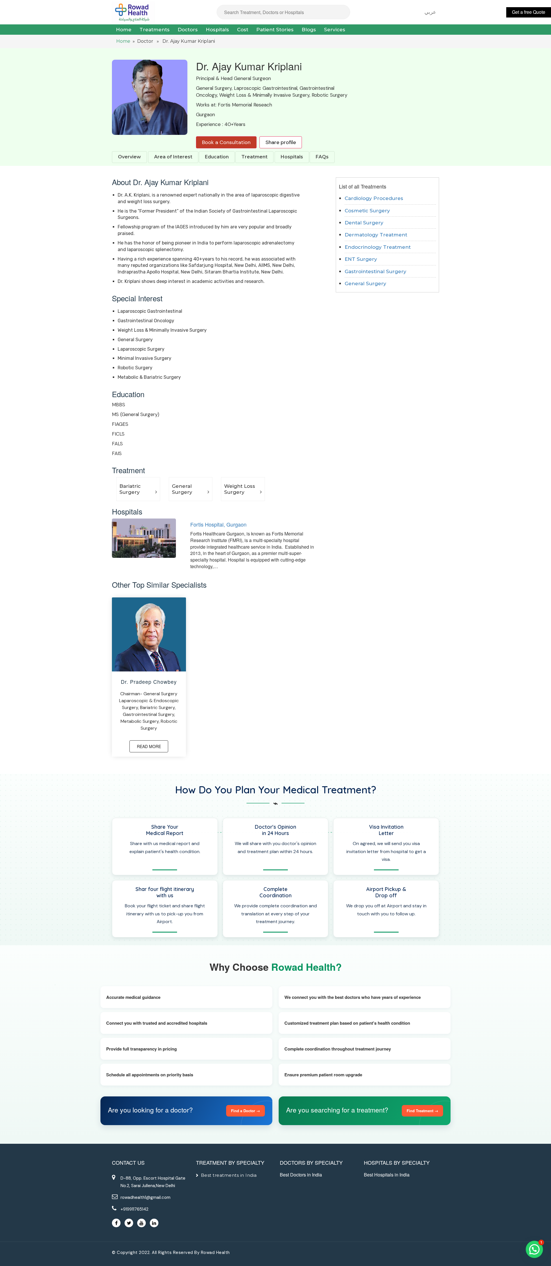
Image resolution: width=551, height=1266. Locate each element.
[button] (534, 1249)
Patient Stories (275, 29)
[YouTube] (141, 1223)
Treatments (154, 29)
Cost (242, 29)
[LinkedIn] (154, 1223)
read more (149, 746)
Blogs (309, 29)
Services (334, 29)
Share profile (280, 142)
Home (123, 29)
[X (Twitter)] (129, 1223)
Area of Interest (173, 157)
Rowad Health (215, 1252)
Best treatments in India (229, 1175)
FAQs (322, 157)
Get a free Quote (528, 12)
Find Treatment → (422, 1110)
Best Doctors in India (301, 1174)
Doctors (188, 29)
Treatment (254, 157)
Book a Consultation (226, 142)
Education (217, 157)
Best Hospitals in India (387, 1174)
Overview (129, 157)
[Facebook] (116, 1223)
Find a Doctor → (245, 1110)
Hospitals (217, 29)
